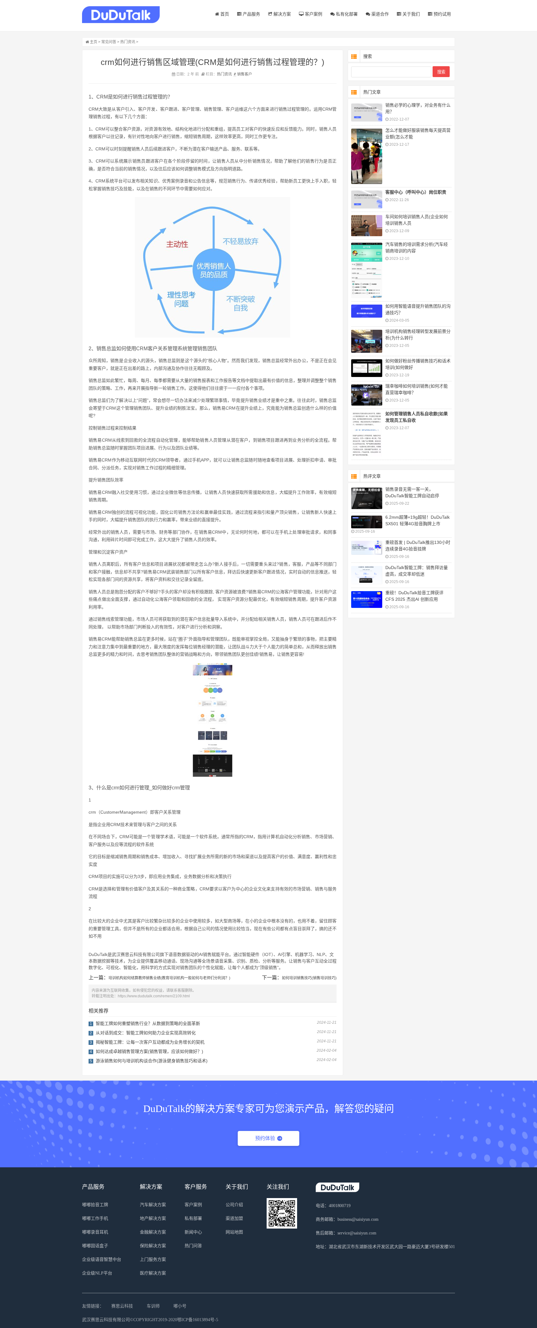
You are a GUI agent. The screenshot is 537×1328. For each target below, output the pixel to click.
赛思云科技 (122, 1306)
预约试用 (441, 13)
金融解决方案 (153, 1232)
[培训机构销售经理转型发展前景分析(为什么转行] (366, 341)
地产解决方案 (153, 1218)
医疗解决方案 (153, 1273)
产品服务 (250, 13)
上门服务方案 (153, 1259)
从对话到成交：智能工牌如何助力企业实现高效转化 (146, 1032)
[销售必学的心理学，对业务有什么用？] (366, 112)
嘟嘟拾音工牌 (95, 1204)
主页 (93, 42)
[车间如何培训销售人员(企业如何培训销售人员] (366, 225)
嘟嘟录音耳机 (95, 1232)
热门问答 (193, 1245)
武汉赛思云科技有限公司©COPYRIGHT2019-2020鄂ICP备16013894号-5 (150, 1319)
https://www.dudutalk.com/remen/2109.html (154, 996)
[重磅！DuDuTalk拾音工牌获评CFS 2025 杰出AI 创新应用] (366, 599)
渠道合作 (379, 13)
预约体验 (265, 1138)
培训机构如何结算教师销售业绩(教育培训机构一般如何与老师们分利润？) (169, 978)
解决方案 (281, 13)
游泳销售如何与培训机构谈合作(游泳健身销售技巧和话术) (152, 1060)
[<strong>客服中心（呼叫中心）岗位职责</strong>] (366, 200)
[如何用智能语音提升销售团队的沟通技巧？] (366, 311)
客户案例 (313, 13)
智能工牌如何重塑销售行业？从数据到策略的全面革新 (148, 1023)
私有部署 (193, 1218)
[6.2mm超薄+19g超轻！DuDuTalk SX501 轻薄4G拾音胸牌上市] (366, 522)
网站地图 (234, 1232)
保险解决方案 (153, 1245)
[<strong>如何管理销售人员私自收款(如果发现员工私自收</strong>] (366, 434)
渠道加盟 (234, 1218)
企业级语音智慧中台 (101, 1259)
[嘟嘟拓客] (121, 14)
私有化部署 (346, 13)
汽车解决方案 (153, 1204)
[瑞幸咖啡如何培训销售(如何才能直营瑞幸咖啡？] (366, 394)
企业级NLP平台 (97, 1273)
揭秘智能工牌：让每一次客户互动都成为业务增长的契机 (150, 1042)
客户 (248, 74)
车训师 (153, 1306)
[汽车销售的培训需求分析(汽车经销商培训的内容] (366, 270)
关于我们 (410, 13)
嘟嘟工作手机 (95, 1218)
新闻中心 (193, 1232)
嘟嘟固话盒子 (95, 1245)
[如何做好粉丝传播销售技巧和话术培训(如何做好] (366, 368)
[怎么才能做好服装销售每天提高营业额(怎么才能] (366, 156)
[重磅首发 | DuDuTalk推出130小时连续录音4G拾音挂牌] (366, 548)
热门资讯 (127, 42)
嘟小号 (179, 1306)
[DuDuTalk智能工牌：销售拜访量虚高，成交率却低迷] (366, 575)
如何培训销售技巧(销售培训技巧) (309, 978)
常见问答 (108, 42)
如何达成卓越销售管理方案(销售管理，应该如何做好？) (149, 1051)
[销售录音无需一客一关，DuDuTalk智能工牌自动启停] (366, 498)
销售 (241, 74)
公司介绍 (234, 1204)
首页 (224, 13)
